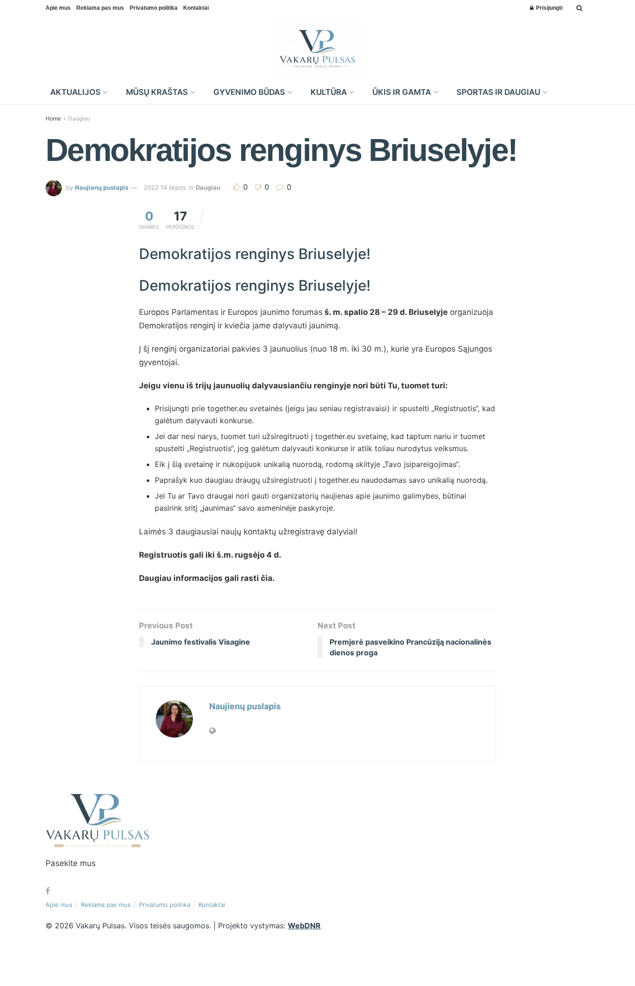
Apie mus (58, 8)
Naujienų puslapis (101, 187)
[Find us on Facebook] (48, 891)
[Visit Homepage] (317, 48)
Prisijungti (548, 8)
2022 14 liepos (165, 187)
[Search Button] (579, 8)
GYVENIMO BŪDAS (249, 92)
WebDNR (304, 925)
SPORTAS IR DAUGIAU (498, 92)
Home (53, 118)
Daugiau (79, 118)
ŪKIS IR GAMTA (401, 92)
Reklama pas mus (100, 8)
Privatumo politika (154, 8)
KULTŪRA (329, 92)
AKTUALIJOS (75, 92)
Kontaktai (196, 8)
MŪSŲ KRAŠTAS (157, 92)
